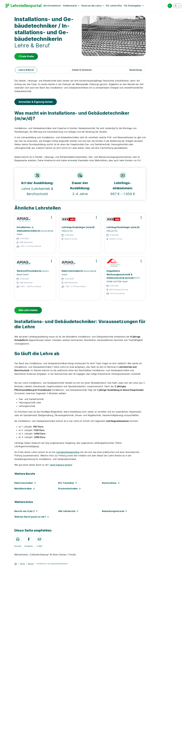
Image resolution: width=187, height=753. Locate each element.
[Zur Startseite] (23, 5)
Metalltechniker (23, 488)
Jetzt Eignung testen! (61, 464)
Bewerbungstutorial (113, 511)
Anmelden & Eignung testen (35, 101)
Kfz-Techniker (66, 483)
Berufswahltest (52, 5)
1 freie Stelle (26, 56)
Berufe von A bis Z (25, 511)
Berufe (31, 564)
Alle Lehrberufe (67, 511)
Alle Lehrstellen (28, 310)
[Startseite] (15, 563)
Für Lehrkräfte (114, 5)
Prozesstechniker (68, 488)
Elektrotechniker (24, 483)
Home (22, 564)
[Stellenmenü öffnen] (51, 217)
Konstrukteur (110, 483)
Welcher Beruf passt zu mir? (30, 516)
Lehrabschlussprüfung (67, 452)
